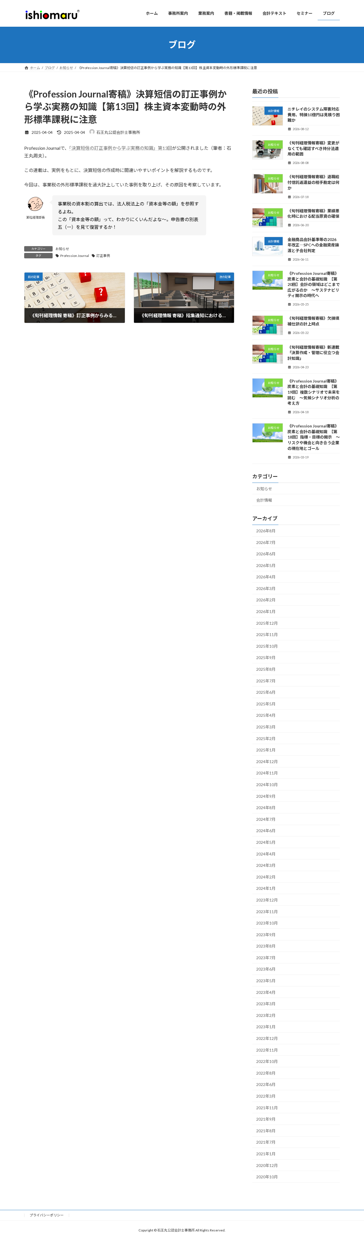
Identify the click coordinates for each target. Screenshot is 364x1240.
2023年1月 (266, 1026)
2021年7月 (266, 1142)
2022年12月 (267, 1038)
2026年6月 (266, 553)
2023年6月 (266, 969)
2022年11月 (267, 1049)
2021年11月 (267, 1107)
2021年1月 (266, 1153)
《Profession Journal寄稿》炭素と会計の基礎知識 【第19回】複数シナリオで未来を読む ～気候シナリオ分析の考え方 (314, 391)
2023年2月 (266, 1015)
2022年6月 (266, 1084)
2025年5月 (266, 703)
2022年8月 (266, 1072)
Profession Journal (74, 256)
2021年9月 (266, 1119)
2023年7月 (266, 957)
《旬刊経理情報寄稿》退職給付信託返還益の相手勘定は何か (313, 182)
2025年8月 (266, 669)
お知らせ (62, 249)
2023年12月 (267, 900)
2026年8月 (266, 530)
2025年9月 (266, 657)
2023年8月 (266, 946)
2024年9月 (266, 796)
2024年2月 (266, 876)
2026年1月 (266, 611)
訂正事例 (103, 256)
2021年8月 (266, 1130)
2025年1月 (266, 749)
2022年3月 (266, 1096)
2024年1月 (266, 888)
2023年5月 (266, 980)
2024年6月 (266, 830)
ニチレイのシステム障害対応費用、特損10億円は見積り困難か (314, 114)
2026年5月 (266, 565)
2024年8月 (266, 807)
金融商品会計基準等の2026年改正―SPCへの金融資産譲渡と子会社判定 (313, 245)
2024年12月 (267, 761)
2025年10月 (267, 645)
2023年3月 (266, 1003)
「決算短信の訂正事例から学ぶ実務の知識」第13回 (120, 148)
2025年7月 (266, 680)
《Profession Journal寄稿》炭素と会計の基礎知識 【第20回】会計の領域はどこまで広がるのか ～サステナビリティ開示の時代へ (314, 284)
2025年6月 (266, 692)
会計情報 (264, 500)
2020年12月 (267, 1165)
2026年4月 (266, 576)
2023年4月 (266, 992)
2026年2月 (266, 599)
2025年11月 (267, 634)
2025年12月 (267, 622)
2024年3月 (266, 865)
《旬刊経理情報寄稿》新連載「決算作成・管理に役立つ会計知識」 (313, 352)
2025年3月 (266, 726)
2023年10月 (267, 923)
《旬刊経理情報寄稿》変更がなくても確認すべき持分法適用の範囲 (313, 148)
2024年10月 (267, 784)
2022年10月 (267, 1061)
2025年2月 (266, 738)
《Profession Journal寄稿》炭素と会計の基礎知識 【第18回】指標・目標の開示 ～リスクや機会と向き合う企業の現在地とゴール (314, 436)
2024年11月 (267, 772)
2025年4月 (266, 715)
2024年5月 (266, 842)
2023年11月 (267, 911)
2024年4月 (266, 853)
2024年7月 (266, 819)
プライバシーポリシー (47, 1215)
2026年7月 (266, 542)
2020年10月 (267, 1176)
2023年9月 (266, 934)
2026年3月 (266, 588)
